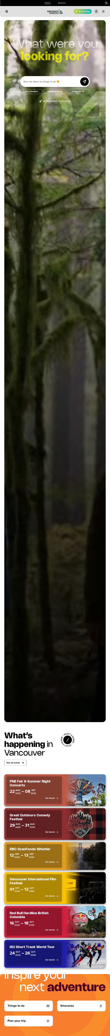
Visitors (48, 3)
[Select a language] (6, 11)
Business (62, 3)
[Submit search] (106, 3)
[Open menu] (103, 11)
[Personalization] (96, 11)
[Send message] (84, 81)
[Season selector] (67, 740)
